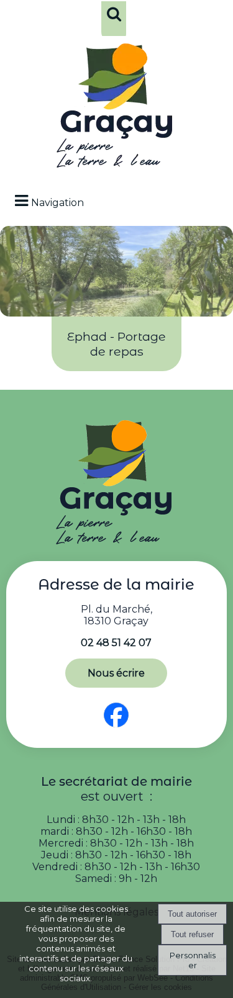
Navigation (57, 203)
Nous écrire (116, 673)
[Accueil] (116, 108)
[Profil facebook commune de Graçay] (116, 728)
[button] (113, 22)
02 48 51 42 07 (116, 643)
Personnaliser (193, 960)
